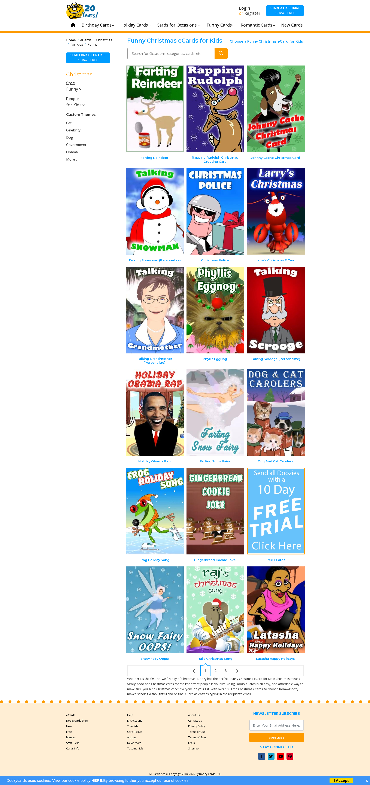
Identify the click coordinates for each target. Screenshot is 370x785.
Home (71, 40)
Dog (69, 137)
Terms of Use (197, 731)
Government (76, 144)
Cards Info (72, 748)
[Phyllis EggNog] (215, 310)
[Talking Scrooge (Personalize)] (276, 310)
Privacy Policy (196, 726)
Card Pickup (134, 731)
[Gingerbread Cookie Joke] (215, 511)
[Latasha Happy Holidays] (276, 609)
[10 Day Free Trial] (276, 511)
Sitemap (193, 748)
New (69, 726)
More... (71, 159)
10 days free (285, 10)
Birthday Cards (97, 25)
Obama (72, 152)
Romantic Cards (256, 25)
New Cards (292, 25)
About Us (194, 715)
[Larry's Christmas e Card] (276, 211)
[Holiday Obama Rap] (155, 412)
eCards (85, 40)
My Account (134, 720)
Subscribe (276, 737)
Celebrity (73, 130)
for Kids (77, 44)
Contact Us (195, 720)
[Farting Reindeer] (155, 109)
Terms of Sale (197, 737)
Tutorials (132, 726)
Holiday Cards (134, 25)
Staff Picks (72, 743)
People (72, 99)
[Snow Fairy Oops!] (155, 609)
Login (244, 8)
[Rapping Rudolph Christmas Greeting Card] (215, 109)
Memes (71, 737)
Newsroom (134, 743)
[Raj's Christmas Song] (215, 609)
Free (69, 731)
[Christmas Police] (215, 211)
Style (70, 83)
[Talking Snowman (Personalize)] (155, 211)
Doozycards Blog (77, 720)
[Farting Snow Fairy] (215, 412)
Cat (69, 123)
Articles (132, 737)
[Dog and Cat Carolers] (276, 412)
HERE (96, 780)
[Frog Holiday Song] (155, 511)
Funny (92, 44)
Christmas (104, 40)
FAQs (191, 743)
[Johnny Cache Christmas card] (276, 109)
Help (130, 715)
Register (252, 13)
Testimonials (135, 748)
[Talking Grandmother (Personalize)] (155, 310)
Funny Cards (219, 25)
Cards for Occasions (177, 25)
